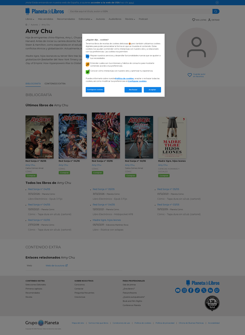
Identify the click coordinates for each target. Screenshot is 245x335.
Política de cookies (124, 78)
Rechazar (133, 90)
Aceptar (152, 90)
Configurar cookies (95, 89)
